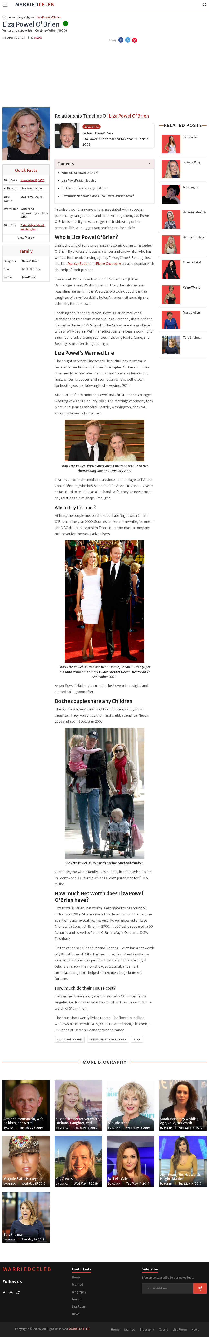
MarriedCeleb (27, 1269)
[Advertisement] (104, 75)
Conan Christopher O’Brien (108, 1039)
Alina (10, 1128)
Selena (38, 37)
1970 (41, 180)
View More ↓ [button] (26, 237)
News (75, 1314)
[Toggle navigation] (6, 5)
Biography (79, 1292)
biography (23, 17)
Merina (64, 1128)
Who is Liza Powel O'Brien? (80, 173)
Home (76, 1277)
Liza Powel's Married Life (78, 180)
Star (137, 1039)
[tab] (104, 164)
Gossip (76, 1299)
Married (34, 4)
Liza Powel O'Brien (69, 1039)
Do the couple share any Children (84, 188)
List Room (79, 1306)
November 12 (29, 180)
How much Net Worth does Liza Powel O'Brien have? (98, 196)
